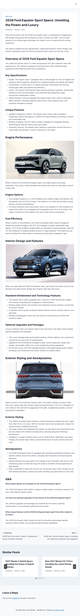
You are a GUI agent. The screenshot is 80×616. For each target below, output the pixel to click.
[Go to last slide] (5, 566)
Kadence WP (59, 610)
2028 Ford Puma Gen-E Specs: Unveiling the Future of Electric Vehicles (19, 536)
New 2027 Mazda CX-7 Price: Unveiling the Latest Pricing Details (59, 564)
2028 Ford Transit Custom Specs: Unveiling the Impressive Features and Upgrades (61, 536)
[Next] (74, 566)
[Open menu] (76, 3)
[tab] (36, 578)
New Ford (8, 16)
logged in (16, 598)
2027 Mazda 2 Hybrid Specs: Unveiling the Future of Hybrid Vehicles (19, 564)
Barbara (9, 29)
